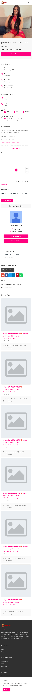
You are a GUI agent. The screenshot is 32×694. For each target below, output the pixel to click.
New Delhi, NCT (5, 185)
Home (2, 49)
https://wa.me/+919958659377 (11, 142)
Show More (15, 148)
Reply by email (15, 241)
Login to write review (7, 200)
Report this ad (7, 287)
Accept (6, 689)
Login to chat (15, 236)
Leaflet (15, 182)
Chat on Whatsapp (16, 54)
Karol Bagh (18, 49)
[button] (27, 168)
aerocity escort (5, 630)
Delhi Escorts (9, 49)
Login (2, 649)
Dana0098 (6, 341)
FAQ (2, 664)
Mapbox (20, 182)
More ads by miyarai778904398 (12, 284)
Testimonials (4, 661)
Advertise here (5, 676)
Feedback (4, 666)
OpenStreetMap (26, 182)
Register (3, 652)
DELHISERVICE (16, 225)
